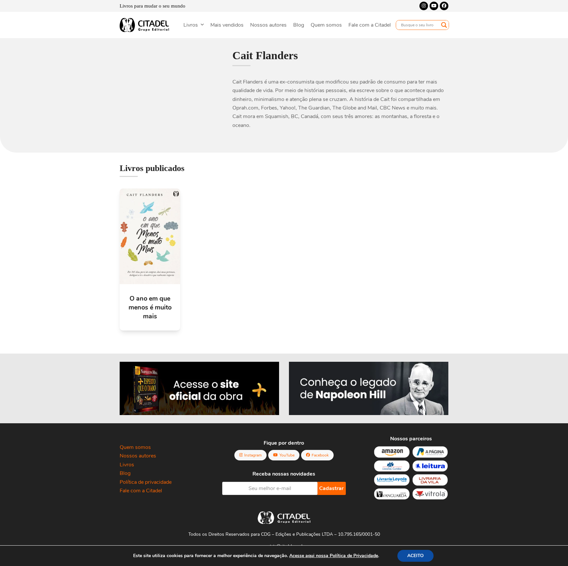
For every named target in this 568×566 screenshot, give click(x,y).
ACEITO (415, 556)
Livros (127, 464)
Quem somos (135, 447)
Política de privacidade (146, 482)
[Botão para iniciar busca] (444, 25)
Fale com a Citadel (141, 490)
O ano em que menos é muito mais (150, 307)
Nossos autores (138, 455)
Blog (125, 473)
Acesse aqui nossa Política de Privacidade (333, 556)
